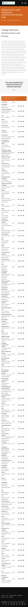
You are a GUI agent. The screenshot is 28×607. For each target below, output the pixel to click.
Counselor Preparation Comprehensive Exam (6, 230)
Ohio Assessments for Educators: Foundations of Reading (6, 398)
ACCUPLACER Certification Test (4, 106)
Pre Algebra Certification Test (6, 443)
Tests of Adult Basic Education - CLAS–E (5, 513)
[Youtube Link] (22, 604)
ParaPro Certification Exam (5, 405)
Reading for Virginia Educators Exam (5, 492)
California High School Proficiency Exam (5, 210)
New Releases (20, 595)
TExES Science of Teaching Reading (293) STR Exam (6, 531)
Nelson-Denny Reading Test (6, 366)
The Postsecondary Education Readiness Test (6, 410)
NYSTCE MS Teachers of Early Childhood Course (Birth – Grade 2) (6, 390)
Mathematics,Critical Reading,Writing (5, 497)
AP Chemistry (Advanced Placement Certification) (6, 136)
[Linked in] (17, 604)
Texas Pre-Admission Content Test (5, 560)
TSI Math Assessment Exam (5, 550)
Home (5, 20)
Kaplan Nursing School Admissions (6, 316)
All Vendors (9, 20)
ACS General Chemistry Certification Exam (6, 111)
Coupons (11, 597)
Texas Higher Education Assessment (6, 538)
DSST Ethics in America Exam (6, 261)
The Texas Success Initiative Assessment (5, 555)
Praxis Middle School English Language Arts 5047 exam (6, 429)
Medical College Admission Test (4, 333)
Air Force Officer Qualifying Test (4, 121)
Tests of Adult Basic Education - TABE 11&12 (6, 508)
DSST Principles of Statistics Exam (6, 462)
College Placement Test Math (6, 328)
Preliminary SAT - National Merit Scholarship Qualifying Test (5, 486)
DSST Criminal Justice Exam (5, 235)
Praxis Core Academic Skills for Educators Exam (6, 422)
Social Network (12, 595)
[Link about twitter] (6, 604)
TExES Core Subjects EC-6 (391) (6, 525)
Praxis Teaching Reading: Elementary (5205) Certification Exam (6, 437)
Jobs (7, 597)
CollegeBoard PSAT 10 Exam (5, 474)
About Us (3, 595)
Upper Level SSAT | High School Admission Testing (6, 502)
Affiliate (3, 597)
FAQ (7, 595)
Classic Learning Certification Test (4, 215)
